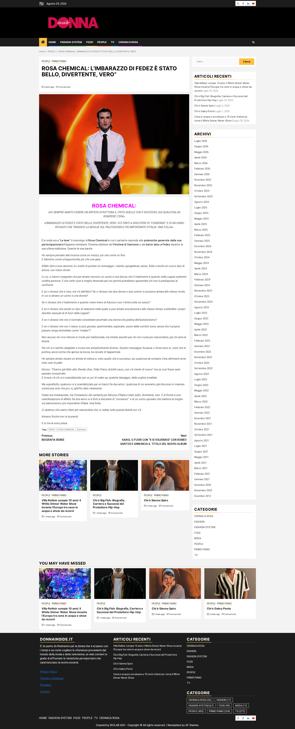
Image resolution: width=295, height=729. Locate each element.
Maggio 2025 (201, 218)
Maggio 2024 (201, 263)
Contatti (45, 691)
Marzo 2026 (201, 163)
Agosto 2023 (201, 307)
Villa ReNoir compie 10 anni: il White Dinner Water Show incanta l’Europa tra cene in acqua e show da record (61, 506)
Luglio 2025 (200, 207)
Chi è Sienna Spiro (156, 500)
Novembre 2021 (203, 423)
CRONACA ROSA (128, 42)
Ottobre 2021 (201, 429)
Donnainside (64, 87)
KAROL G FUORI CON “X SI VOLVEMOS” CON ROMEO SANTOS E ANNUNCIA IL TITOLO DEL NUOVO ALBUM (153, 439)
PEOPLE (102, 42)
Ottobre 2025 (201, 190)
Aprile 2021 (200, 462)
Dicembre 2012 (202, 496)
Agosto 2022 (201, 374)
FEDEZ (52, 429)
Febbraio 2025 (202, 235)
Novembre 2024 (203, 251)
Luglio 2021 (200, 446)
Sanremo (81, 429)
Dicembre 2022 (202, 351)
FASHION (199, 521)
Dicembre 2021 (202, 418)
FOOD (89, 42)
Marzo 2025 (201, 229)
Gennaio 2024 (202, 285)
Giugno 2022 (201, 385)
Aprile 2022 (200, 396)
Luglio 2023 (200, 312)
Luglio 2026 (200, 141)
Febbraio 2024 (202, 279)
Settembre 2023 (203, 301)
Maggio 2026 (201, 152)
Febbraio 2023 (202, 340)
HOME (52, 42)
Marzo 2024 (201, 274)
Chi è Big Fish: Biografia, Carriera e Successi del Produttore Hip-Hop (109, 504)
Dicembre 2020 (202, 484)
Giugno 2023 (201, 318)
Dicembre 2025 (202, 179)
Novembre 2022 (203, 357)
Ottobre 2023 (201, 296)
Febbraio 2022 (202, 407)
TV (112, 42)
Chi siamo (45, 685)
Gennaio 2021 (202, 479)
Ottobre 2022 (201, 362)
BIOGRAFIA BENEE (53, 437)
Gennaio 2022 (202, 412)
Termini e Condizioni (52, 678)
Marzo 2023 (201, 335)
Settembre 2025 (203, 196)
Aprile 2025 (200, 224)
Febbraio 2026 (202, 168)
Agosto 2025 (201, 201)
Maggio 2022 (201, 390)
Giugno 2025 (201, 213)
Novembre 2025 (203, 185)
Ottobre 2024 (201, 257)
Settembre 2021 (203, 434)
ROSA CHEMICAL (66, 429)
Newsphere (174, 725)
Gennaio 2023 (202, 346)
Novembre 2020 (203, 490)
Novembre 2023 (203, 290)
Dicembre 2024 (202, 246)
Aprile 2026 (200, 157)
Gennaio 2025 (202, 240)
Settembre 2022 (203, 368)
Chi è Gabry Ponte (204, 111)
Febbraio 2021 (202, 473)
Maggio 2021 (201, 457)
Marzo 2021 (201, 468)
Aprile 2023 (200, 329)
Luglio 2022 (200, 379)
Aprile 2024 (200, 268)
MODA (197, 538)
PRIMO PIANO (59, 61)
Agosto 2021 (201, 440)
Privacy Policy (48, 671)
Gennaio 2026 (202, 174)
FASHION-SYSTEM (71, 42)
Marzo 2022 (201, 401)
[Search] (253, 42)
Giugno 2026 (201, 146)
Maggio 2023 (201, 323)
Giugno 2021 (201, 451)
